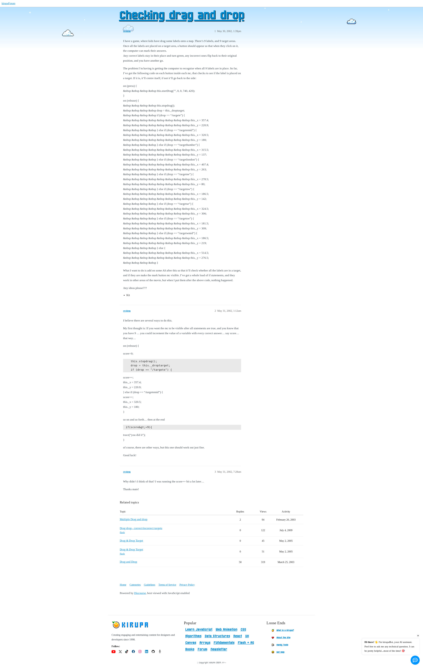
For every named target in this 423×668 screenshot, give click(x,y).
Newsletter (219, 649)
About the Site (283, 637)
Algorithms (193, 636)
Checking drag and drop (181, 16)
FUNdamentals (224, 643)
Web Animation (226, 630)
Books (189, 649)
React (237, 636)
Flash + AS (246, 643)
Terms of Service (167, 584)
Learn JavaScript (198, 630)
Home (123, 584)
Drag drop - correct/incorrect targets (141, 528)
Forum (202, 649)
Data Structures (217, 636)
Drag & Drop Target (131, 540)
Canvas (190, 643)
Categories (135, 584)
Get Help (280, 652)
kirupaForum (8, 3)
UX (247, 636)
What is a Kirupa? (285, 630)
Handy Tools (282, 645)
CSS (243, 630)
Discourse (140, 593)
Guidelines (149, 584)
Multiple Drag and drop (133, 519)
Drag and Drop (128, 561)
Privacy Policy (187, 584)
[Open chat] (415, 660)
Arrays (204, 643)
